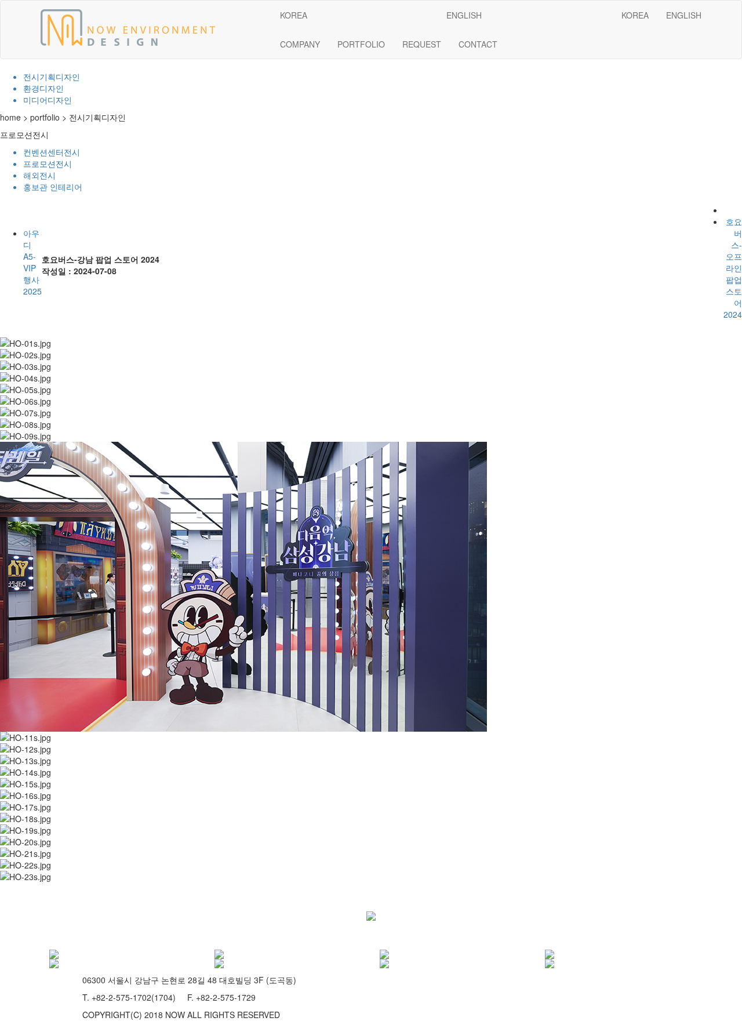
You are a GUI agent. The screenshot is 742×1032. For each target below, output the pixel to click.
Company (300, 44)
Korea (293, 15)
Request (421, 44)
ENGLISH (683, 15)
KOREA (635, 15)
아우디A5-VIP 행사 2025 (32, 262)
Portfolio (361, 44)
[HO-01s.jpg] (25, 343)
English (464, 15)
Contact (478, 44)
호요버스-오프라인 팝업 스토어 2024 (732, 268)
